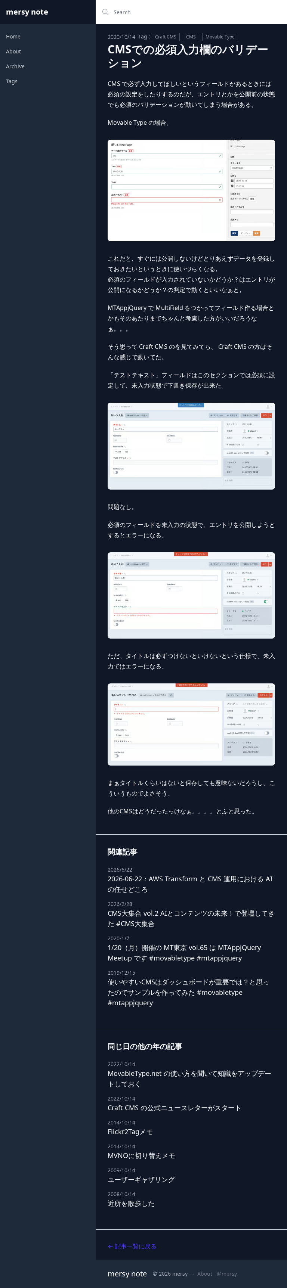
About (13, 51)
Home (13, 36)
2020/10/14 (121, 36)
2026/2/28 (120, 903)
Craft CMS (165, 37)
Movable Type (220, 37)
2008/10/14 (121, 1194)
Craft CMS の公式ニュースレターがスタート (174, 1107)
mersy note (27, 12)
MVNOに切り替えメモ (141, 1155)
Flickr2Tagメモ (130, 1131)
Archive (15, 66)
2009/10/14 (121, 1170)
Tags (12, 81)
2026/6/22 (120, 869)
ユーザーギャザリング (141, 1179)
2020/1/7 (118, 938)
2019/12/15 (121, 972)
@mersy (227, 1273)
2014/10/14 (121, 1122)
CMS (191, 37)
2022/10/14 (121, 1064)
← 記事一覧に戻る (132, 1246)
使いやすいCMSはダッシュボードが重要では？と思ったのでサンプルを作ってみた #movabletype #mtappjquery (188, 992)
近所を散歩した (131, 1203)
